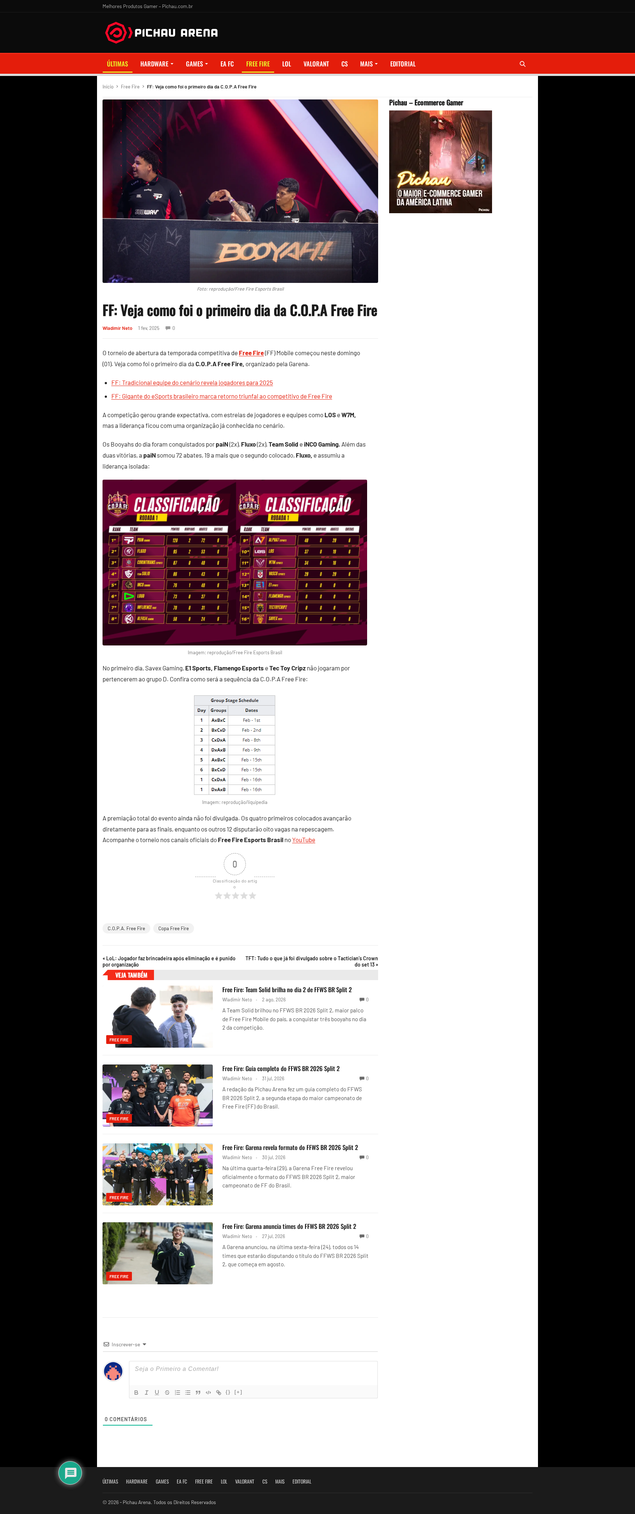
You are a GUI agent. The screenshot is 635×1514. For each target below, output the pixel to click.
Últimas (117, 63)
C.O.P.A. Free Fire (126, 928)
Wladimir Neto (117, 328)
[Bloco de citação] (198, 1392)
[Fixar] (167, 1392)
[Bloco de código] (208, 1392)
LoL (286, 63)
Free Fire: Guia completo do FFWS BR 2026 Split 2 (281, 1068)
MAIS (366, 63)
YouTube (303, 839)
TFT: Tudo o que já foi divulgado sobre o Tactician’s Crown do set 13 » (311, 961)
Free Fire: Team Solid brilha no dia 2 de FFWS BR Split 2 (287, 989)
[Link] (219, 1392)
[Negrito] (136, 1392)
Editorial (403, 63)
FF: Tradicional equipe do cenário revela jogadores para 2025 (192, 382)
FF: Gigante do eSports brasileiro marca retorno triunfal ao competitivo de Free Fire (221, 396)
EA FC (227, 63)
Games (194, 63)
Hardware (154, 63)
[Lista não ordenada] (188, 1392)
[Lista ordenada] (177, 1392)
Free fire (258, 63)
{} (228, 1392)
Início (108, 87)
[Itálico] (146, 1392)
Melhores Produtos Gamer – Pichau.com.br (148, 6)
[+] (238, 1392)
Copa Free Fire (173, 928)
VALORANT (316, 63)
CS (344, 63)
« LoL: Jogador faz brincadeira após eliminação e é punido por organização (169, 961)
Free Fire (130, 87)
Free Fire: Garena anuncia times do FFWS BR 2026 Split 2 (289, 1226)
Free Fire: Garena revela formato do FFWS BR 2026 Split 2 (290, 1147)
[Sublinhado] (157, 1392)
